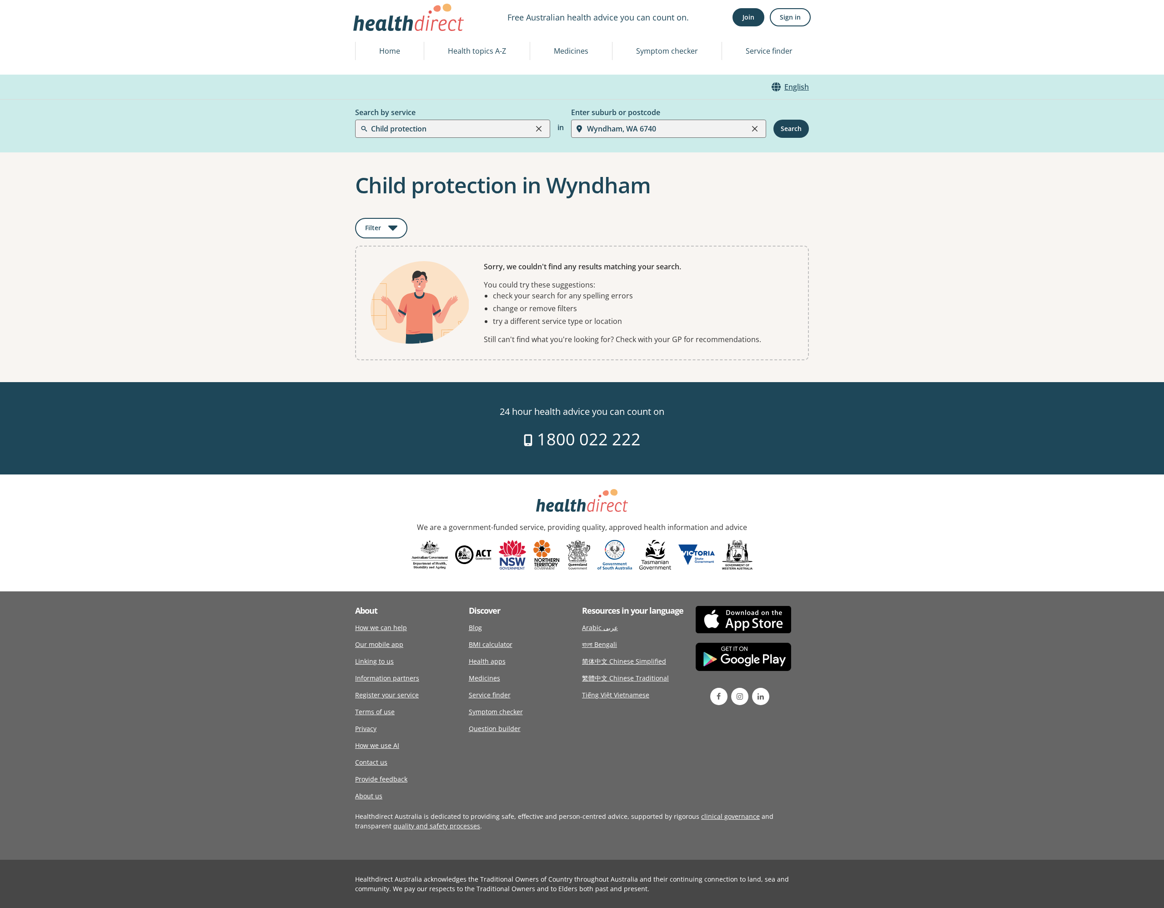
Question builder (495, 728)
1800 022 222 (587, 439)
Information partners (387, 678)
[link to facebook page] (719, 696)
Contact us (371, 762)
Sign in (790, 17)
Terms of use (375, 711)
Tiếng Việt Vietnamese (615, 695)
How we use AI (377, 745)
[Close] (539, 128)
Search (791, 128)
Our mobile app (379, 644)
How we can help (381, 627)
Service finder (769, 51)
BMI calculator (490, 644)
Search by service (385, 112)
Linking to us (374, 661)
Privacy (365, 728)
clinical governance (730, 816)
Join (748, 17)
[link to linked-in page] (760, 696)
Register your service (387, 695)
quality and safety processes (436, 826)
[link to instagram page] (739, 696)
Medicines (571, 51)
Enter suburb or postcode (615, 112)
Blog (475, 627)
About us (368, 796)
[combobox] (372, 29)
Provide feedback (381, 779)
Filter (386, 229)
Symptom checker (667, 51)
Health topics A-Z (477, 51)
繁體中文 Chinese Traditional (625, 678)
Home (389, 51)
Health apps (487, 661)
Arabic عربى (600, 627)
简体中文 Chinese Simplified (624, 661)
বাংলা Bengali (599, 644)
